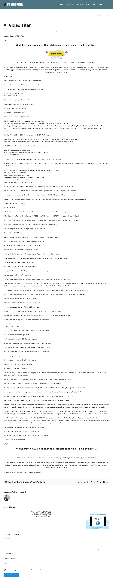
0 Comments (37, 472)
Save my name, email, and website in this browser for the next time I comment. (32, 570)
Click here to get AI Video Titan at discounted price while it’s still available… (56, 45)
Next (106, 16)
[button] (106, 4)
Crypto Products (28, 472)
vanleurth (8, 472)
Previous (100, 16)
